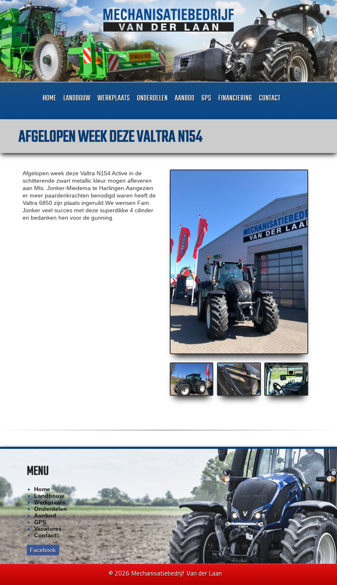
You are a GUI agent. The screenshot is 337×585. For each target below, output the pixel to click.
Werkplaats (113, 98)
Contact (269, 98)
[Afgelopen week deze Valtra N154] (239, 261)
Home (49, 98)
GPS (206, 98)
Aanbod (184, 98)
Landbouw (76, 98)
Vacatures (48, 528)
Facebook (43, 550)
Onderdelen (152, 98)
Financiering (235, 98)
